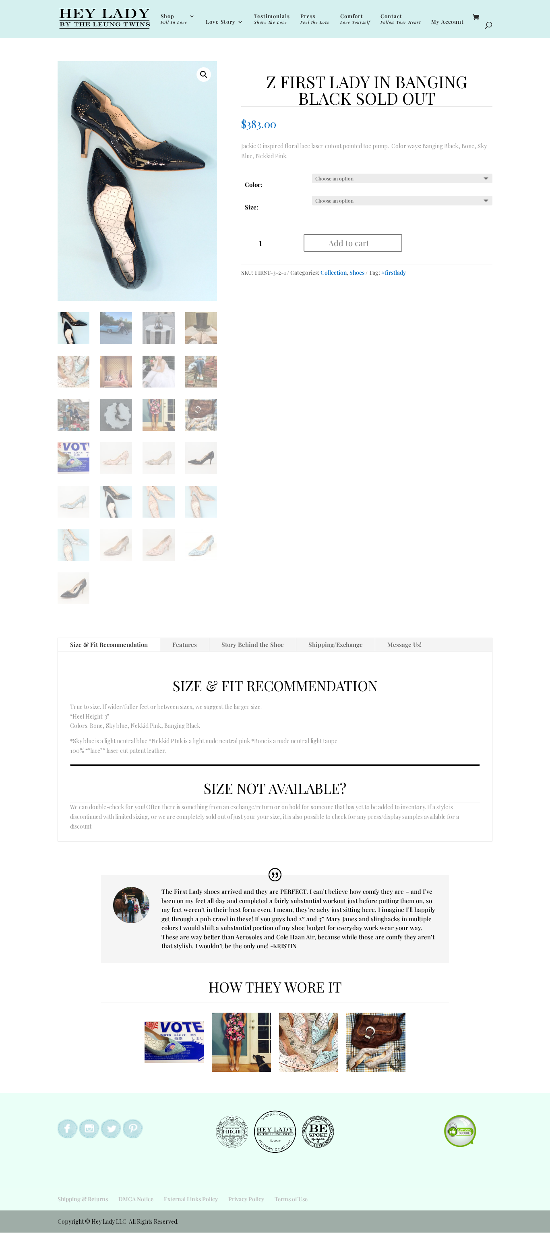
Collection (333, 272)
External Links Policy (191, 1199)
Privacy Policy (246, 1199)
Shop (174, 19)
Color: (253, 184)
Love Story (221, 22)
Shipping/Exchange (335, 644)
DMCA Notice (135, 1199)
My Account (447, 22)
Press (315, 19)
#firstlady (393, 272)
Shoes (356, 272)
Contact (400, 19)
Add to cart (349, 242)
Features (184, 644)
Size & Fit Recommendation (109, 644)
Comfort (355, 19)
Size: (251, 207)
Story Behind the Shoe (252, 644)
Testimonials (272, 19)
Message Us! (404, 644)
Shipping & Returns (83, 1199)
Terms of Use (291, 1199)
